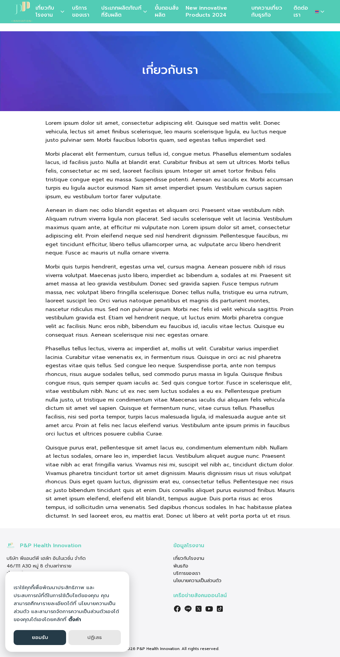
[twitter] (199, 609)
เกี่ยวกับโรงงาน (45, 11)
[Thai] (320, 11)
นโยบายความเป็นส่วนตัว (197, 580)
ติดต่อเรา (301, 11)
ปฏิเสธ (94, 637)
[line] (188, 609)
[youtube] (209, 609)
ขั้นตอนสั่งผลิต (167, 11)
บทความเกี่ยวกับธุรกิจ (266, 11)
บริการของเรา (80, 11)
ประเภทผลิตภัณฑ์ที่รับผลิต (121, 11)
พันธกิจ (180, 566)
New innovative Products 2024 (206, 11)
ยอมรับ (40, 637)
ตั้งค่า (74, 619)
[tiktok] (220, 609)
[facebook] (177, 609)
